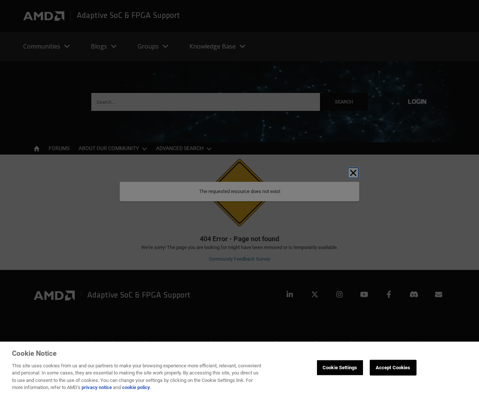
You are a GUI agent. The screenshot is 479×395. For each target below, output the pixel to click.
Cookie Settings (340, 367)
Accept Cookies (393, 367)
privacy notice (97, 387)
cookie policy (136, 387)
